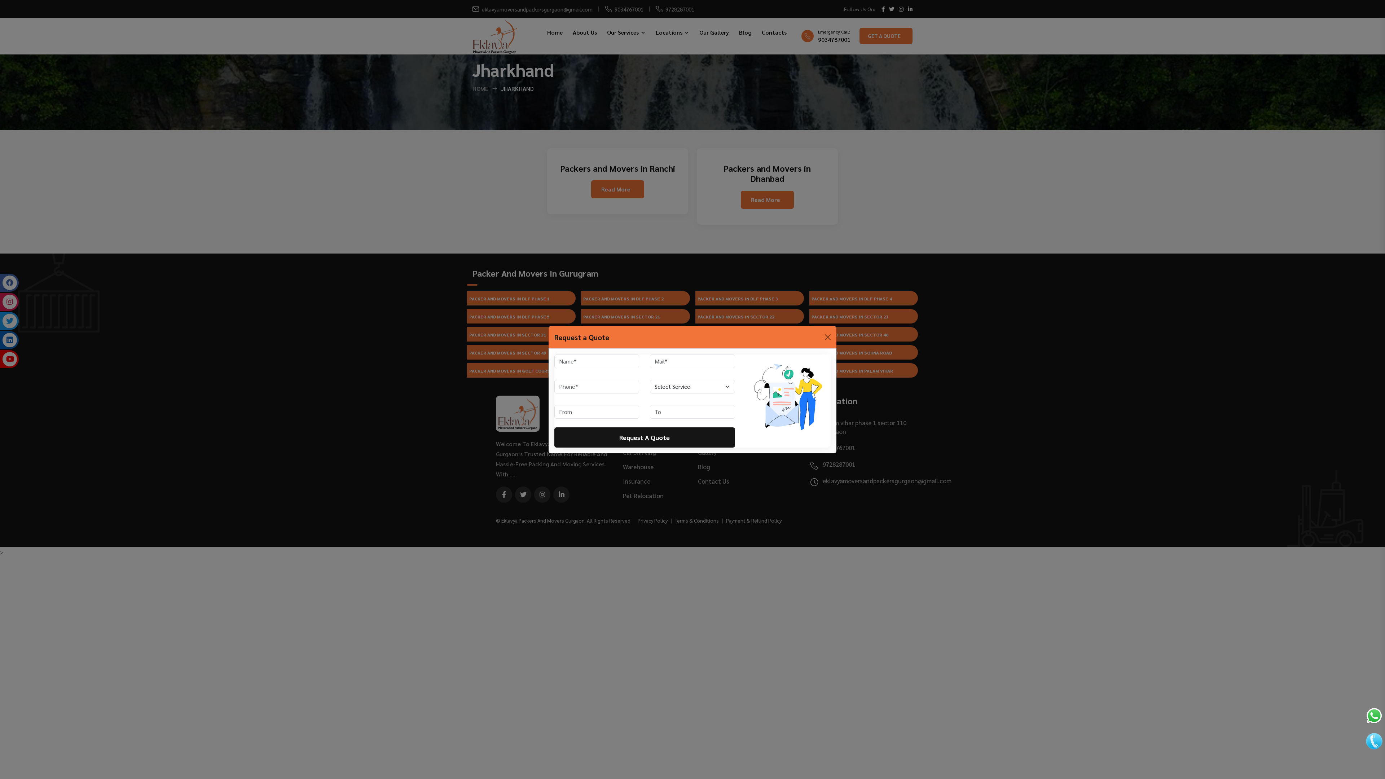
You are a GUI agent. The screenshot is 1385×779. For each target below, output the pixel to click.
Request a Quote (644, 437)
